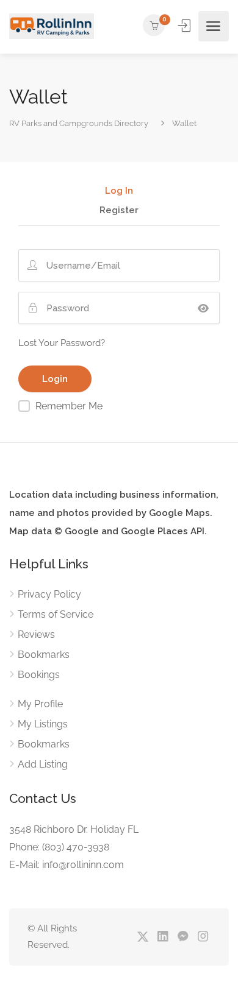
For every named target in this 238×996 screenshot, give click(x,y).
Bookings (39, 674)
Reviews (36, 634)
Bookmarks (44, 654)
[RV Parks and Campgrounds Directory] (51, 26)
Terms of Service (55, 614)
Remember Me (69, 406)
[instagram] (203, 937)
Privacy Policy (49, 594)
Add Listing (43, 764)
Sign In (185, 25)
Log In (119, 191)
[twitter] (142, 937)
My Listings (43, 724)
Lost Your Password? (61, 342)
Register (119, 211)
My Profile (40, 704)
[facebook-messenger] (182, 937)
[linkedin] (162, 937)
